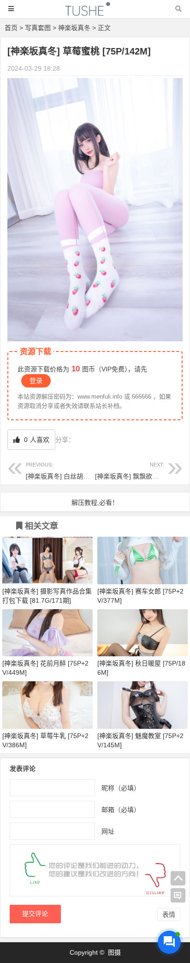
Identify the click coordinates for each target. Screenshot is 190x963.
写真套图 (38, 27)
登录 (36, 380)
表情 (168, 914)
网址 (107, 831)
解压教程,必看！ (95, 502)
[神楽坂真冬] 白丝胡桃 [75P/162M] (75, 471)
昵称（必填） (120, 788)
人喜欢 (35, 439)
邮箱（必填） (120, 809)
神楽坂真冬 (74, 27)
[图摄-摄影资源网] (95, 13)
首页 (11, 27)
